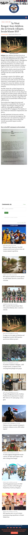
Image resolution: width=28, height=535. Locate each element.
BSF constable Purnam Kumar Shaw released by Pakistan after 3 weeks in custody (13, 308)
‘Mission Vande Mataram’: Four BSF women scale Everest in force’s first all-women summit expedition (14, 249)
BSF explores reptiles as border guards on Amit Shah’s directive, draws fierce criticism (13, 278)
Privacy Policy (22, 531)
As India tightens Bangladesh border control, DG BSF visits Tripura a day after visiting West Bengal (13, 456)
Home (3, 22)
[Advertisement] (14, 184)
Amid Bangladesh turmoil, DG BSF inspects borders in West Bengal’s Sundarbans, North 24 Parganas (12, 486)
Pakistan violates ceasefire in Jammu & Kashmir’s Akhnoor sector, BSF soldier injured (13, 427)
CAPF (7, 22)
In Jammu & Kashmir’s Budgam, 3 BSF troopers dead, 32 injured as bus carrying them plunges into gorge (13, 366)
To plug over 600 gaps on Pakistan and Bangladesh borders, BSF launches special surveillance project (13, 337)
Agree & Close (14, 532)
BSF (9, 22)
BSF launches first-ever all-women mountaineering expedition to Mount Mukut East (13, 515)
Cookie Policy (13, 531)
